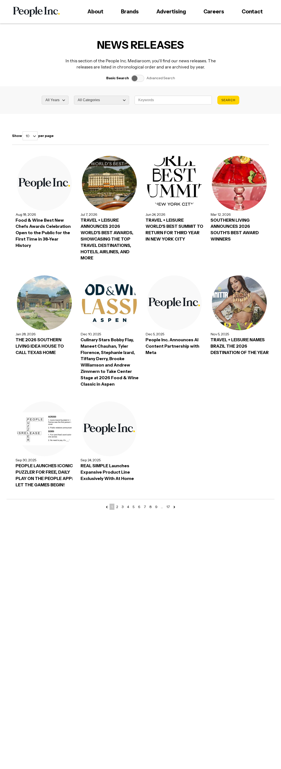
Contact (252, 11)
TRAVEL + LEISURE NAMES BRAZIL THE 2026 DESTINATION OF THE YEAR (240, 346)
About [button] (95, 11)
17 (168, 507)
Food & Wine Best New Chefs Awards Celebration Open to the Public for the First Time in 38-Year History (43, 232)
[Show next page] (174, 507)
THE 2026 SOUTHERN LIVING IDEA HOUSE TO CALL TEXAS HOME (40, 346)
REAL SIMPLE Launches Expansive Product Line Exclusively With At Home (107, 472)
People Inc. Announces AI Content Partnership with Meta (172, 346)
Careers (214, 11)
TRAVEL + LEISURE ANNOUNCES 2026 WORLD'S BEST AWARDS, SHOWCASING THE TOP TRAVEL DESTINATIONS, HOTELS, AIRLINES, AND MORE (107, 239)
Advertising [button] (171, 11)
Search (228, 100)
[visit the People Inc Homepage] (36, 11)
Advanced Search (160, 78)
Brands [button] (130, 11)
